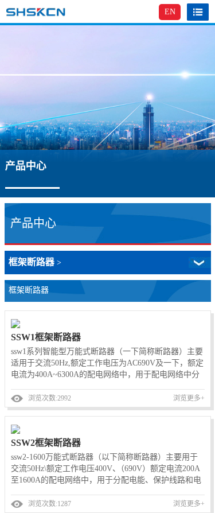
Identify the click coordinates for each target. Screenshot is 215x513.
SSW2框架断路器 (46, 443)
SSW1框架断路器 (46, 337)
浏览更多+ (189, 398)
